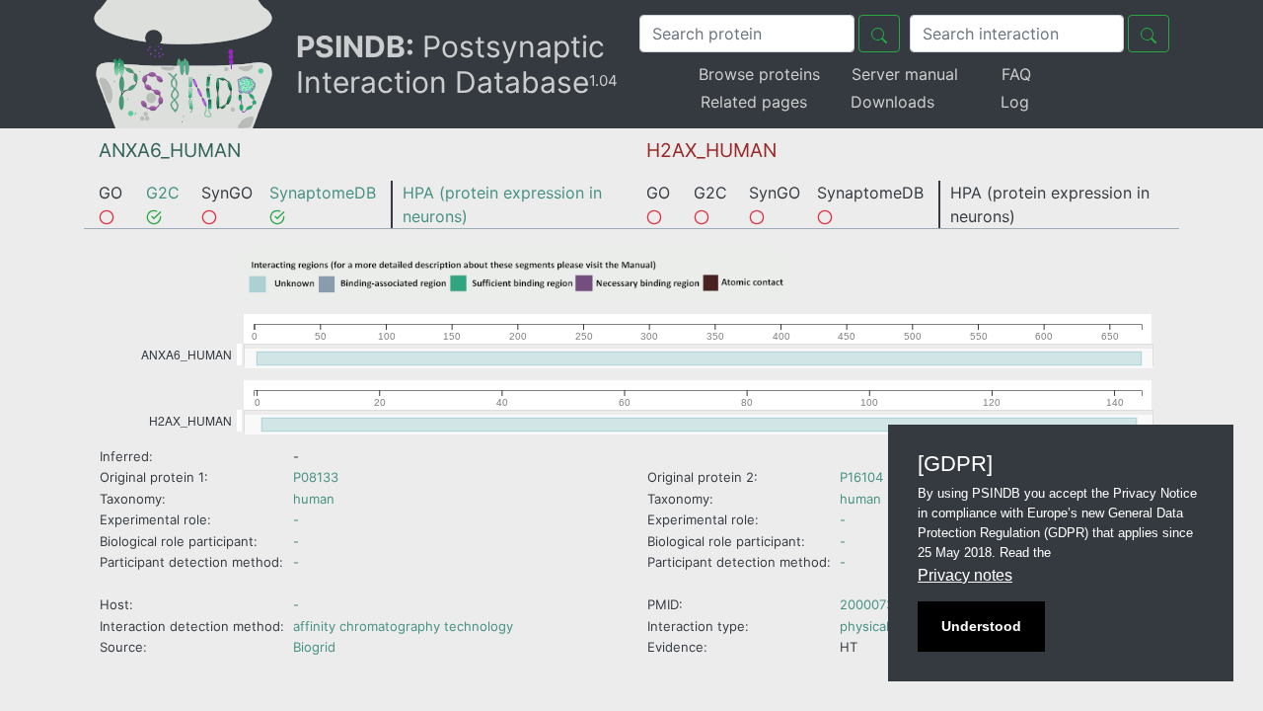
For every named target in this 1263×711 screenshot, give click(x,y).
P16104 (861, 477)
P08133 (315, 477)
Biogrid (314, 647)
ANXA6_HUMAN (170, 150)
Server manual (905, 74)
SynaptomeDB (322, 192)
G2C (163, 192)
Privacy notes (965, 575)
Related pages (754, 102)
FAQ (1016, 74)
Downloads (892, 102)
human (313, 499)
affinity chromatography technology (403, 626)
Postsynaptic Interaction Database (457, 64)
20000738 (871, 604)
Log (1015, 102)
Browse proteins (759, 74)
